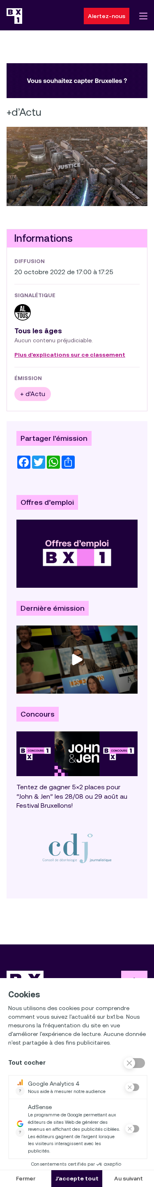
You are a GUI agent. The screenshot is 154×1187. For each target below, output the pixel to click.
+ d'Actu (32, 394)
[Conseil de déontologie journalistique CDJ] (77, 848)
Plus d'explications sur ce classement (69, 355)
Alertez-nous (106, 16)
